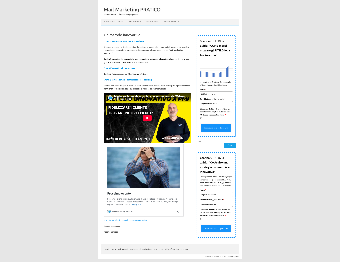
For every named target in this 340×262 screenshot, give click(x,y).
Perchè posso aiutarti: (113, 22)
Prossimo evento (171, 22)
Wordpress (234, 256)
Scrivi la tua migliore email (212, 199)
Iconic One (209, 256)
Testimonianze (134, 22)
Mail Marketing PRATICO (132, 9)
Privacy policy (152, 22)
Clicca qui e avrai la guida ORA (216, 128)
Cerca (199, 141)
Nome (203, 89)
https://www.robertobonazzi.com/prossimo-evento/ (125, 220)
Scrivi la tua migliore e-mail (212, 99)
